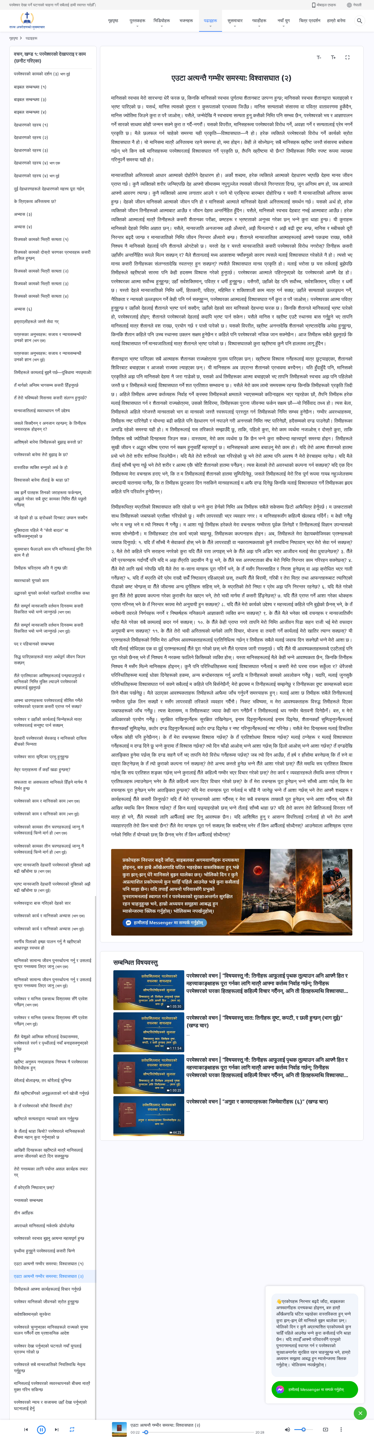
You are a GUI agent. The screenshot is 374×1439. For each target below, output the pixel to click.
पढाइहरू (210, 20)
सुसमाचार (235, 20)
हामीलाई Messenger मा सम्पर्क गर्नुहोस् (316, 1389)
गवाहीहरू (259, 20)
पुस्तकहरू (137, 20)
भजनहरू (186, 20)
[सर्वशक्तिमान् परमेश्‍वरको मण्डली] (27, 21)
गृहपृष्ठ (113, 20)
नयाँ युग (284, 20)
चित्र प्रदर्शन (309, 20)
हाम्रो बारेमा (336, 20)
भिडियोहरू (162, 20)
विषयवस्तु (121, 57)
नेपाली (357, 4)
